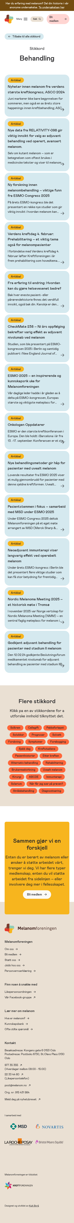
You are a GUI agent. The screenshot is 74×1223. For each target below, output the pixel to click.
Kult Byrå (34, 1205)
